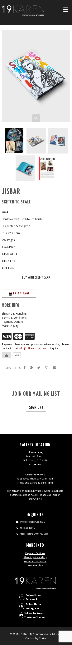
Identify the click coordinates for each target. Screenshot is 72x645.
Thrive (43, 638)
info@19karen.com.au (32, 348)
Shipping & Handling (14, 313)
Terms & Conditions (14, 317)
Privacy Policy (35, 565)
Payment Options (12, 321)
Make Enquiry (10, 326)
